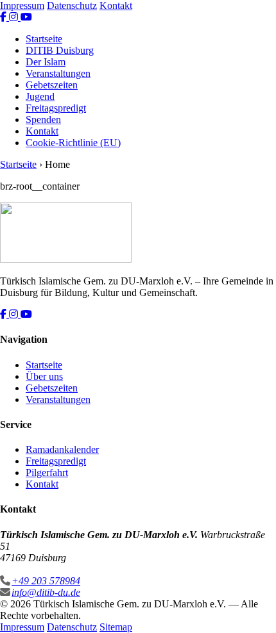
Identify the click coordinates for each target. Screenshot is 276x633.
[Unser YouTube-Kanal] (26, 17)
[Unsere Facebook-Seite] (4, 17)
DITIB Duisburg (60, 50)
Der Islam (45, 61)
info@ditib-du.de (46, 592)
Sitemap (115, 626)
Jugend (40, 96)
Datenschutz (72, 5)
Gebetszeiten (52, 84)
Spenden (43, 119)
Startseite (44, 38)
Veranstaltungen (58, 73)
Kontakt (115, 5)
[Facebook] (4, 314)
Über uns (44, 376)
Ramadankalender (62, 449)
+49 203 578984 (46, 580)
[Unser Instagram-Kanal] (15, 17)
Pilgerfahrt (47, 472)
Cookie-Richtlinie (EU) (73, 142)
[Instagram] (15, 314)
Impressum (22, 5)
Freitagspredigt (56, 108)
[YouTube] (26, 314)
